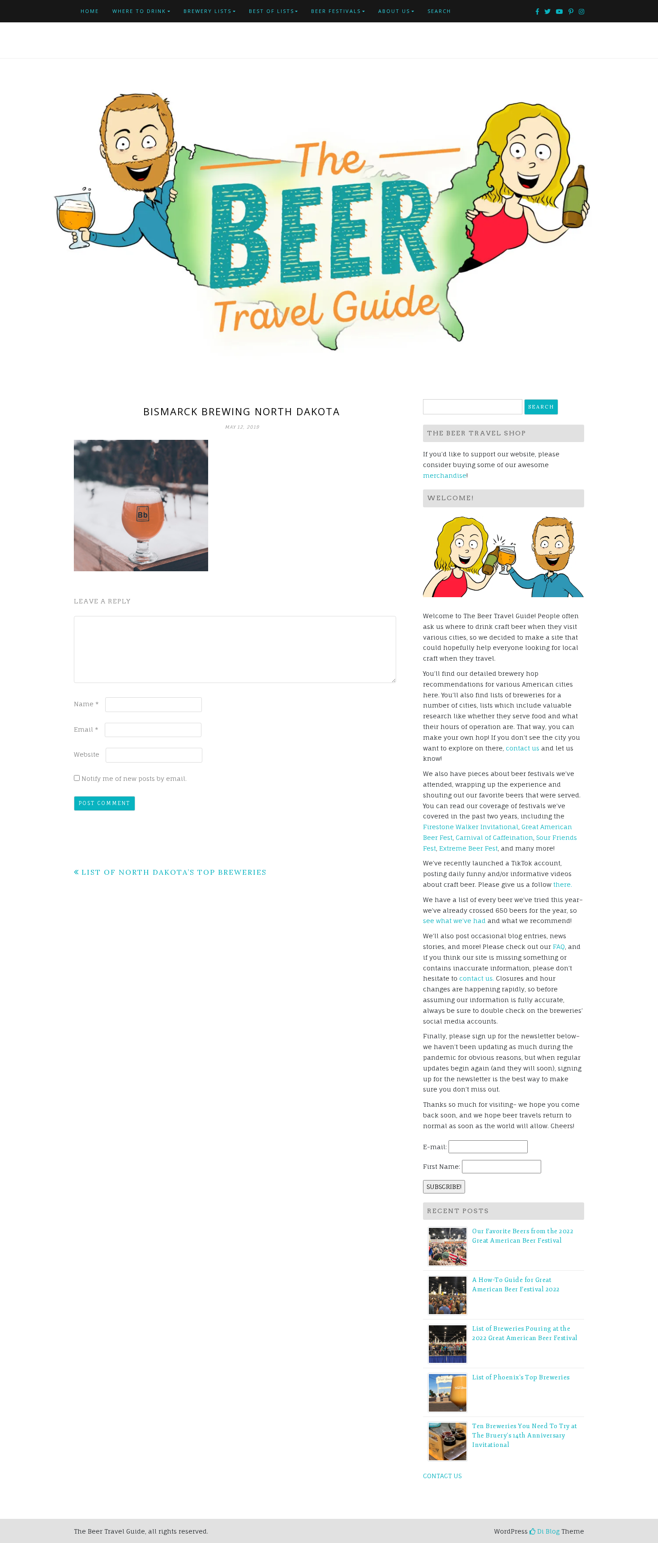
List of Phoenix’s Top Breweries (521, 1377)
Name (86, 704)
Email (86, 729)
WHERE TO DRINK (139, 11)
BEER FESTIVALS (336, 11)
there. (562, 884)
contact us (522, 748)
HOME (90, 11)
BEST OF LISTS (271, 11)
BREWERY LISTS (207, 11)
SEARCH (439, 11)
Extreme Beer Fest (468, 848)
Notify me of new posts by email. (134, 778)
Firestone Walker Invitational (470, 827)
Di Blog (547, 1531)
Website (86, 754)
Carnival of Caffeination (494, 837)
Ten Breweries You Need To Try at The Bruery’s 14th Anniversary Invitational (524, 1435)
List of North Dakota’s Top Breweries (174, 872)
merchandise (444, 475)
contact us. (476, 978)
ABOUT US (394, 11)
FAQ (559, 946)
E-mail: (435, 1147)
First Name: (441, 1166)
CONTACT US (442, 1476)
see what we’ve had (454, 920)
